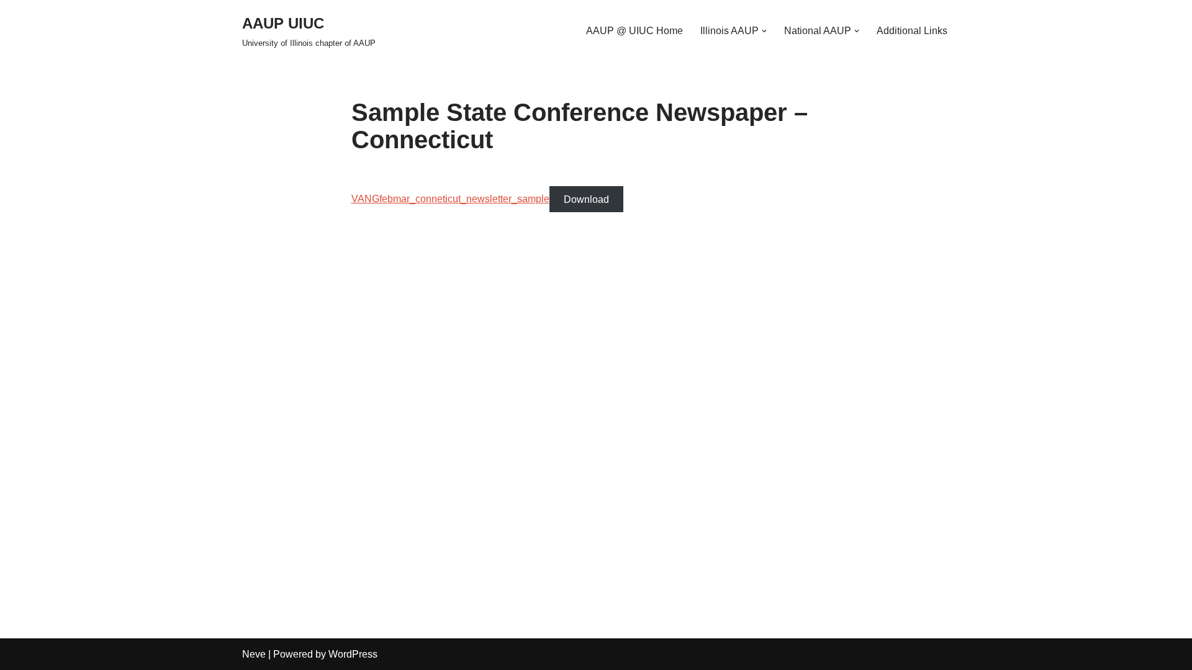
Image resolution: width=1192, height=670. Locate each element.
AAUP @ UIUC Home (634, 30)
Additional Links (912, 30)
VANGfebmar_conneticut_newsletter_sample (450, 199)
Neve (254, 654)
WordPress (352, 654)
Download (586, 199)
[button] (764, 31)
